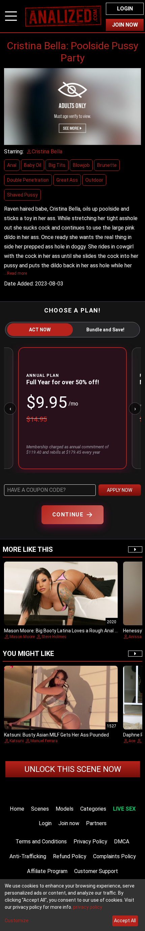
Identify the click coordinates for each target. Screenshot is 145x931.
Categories (93, 809)
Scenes (40, 809)
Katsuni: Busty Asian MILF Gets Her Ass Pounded (56, 735)
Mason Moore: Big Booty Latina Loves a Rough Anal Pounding (69, 630)
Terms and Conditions (41, 841)
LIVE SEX (124, 809)
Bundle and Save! (105, 329)
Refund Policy (69, 856)
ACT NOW (40, 329)
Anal (12, 165)
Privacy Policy (90, 841)
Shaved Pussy (22, 195)
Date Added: (19, 283)
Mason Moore (22, 636)
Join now (68, 823)
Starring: (14, 151)
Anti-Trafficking (27, 856)
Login (125, 8)
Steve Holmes (53, 636)
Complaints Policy (114, 856)
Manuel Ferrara (44, 741)
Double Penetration (28, 180)
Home (17, 809)
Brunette (107, 165)
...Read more (15, 273)
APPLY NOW (119, 490)
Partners (96, 823)
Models (65, 809)
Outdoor (94, 180)
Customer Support (96, 871)
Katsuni (16, 741)
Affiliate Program (47, 871)
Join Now (125, 25)
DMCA (121, 841)
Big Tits (57, 165)
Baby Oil (32, 165)
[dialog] (72, 905)
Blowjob (81, 165)
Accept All (125, 920)
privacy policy (87, 907)
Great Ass (67, 180)
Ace (131, 741)
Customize (17, 920)
